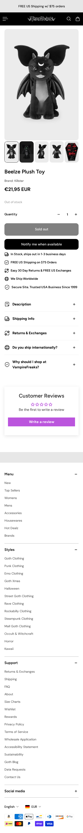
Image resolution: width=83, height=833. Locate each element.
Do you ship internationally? (34, 347)
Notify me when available (41, 244)
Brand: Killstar (14, 181)
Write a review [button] (41, 421)
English (9, 807)
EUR (34, 807)
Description (21, 304)
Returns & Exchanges (29, 333)
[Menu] (5, 19)
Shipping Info (23, 319)
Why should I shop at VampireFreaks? (29, 364)
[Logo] (41, 18)
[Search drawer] (68, 19)
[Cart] (77, 19)
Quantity (10, 214)
